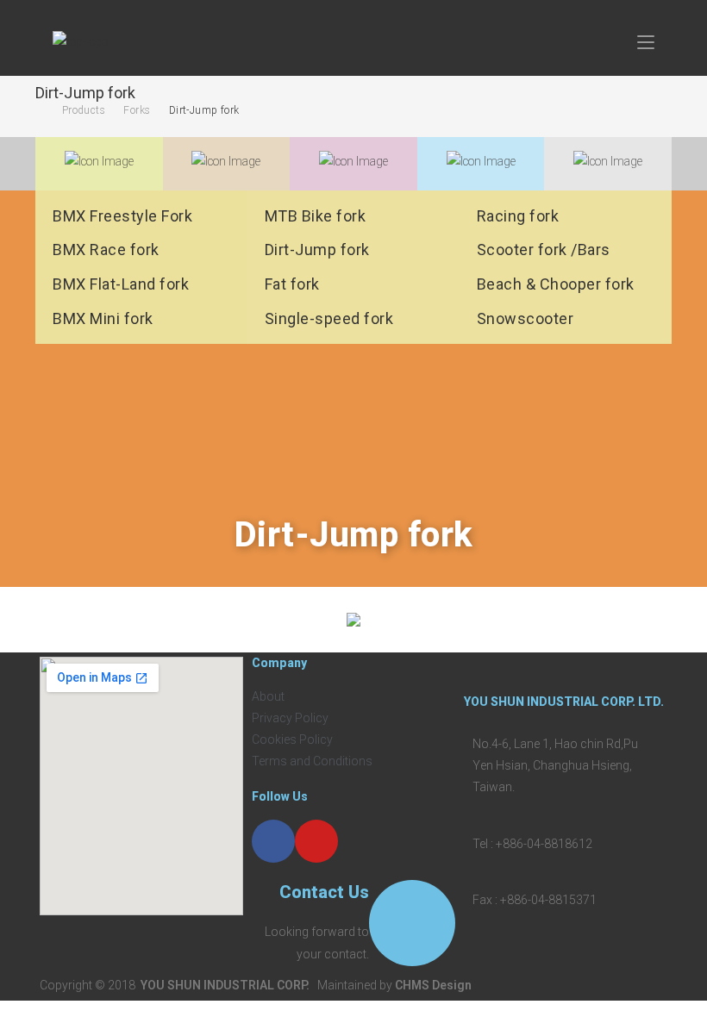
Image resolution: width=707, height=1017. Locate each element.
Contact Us (324, 892)
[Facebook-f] (273, 841)
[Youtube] (316, 841)
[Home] (39, 110)
